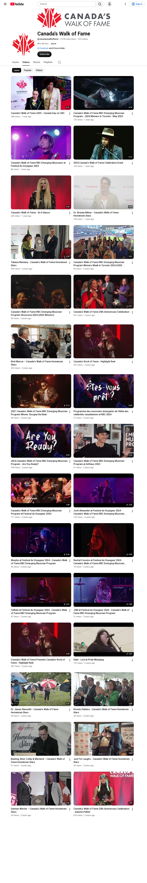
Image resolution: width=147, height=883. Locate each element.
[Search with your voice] (109, 4)
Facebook (44, 48)
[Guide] (5, 4)
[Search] (99, 4)
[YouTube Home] (17, 4)
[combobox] (67, 4)
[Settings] (125, 4)
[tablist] (73, 62)
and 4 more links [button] (57, 48)
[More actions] (70, 114)
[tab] (15, 62)
